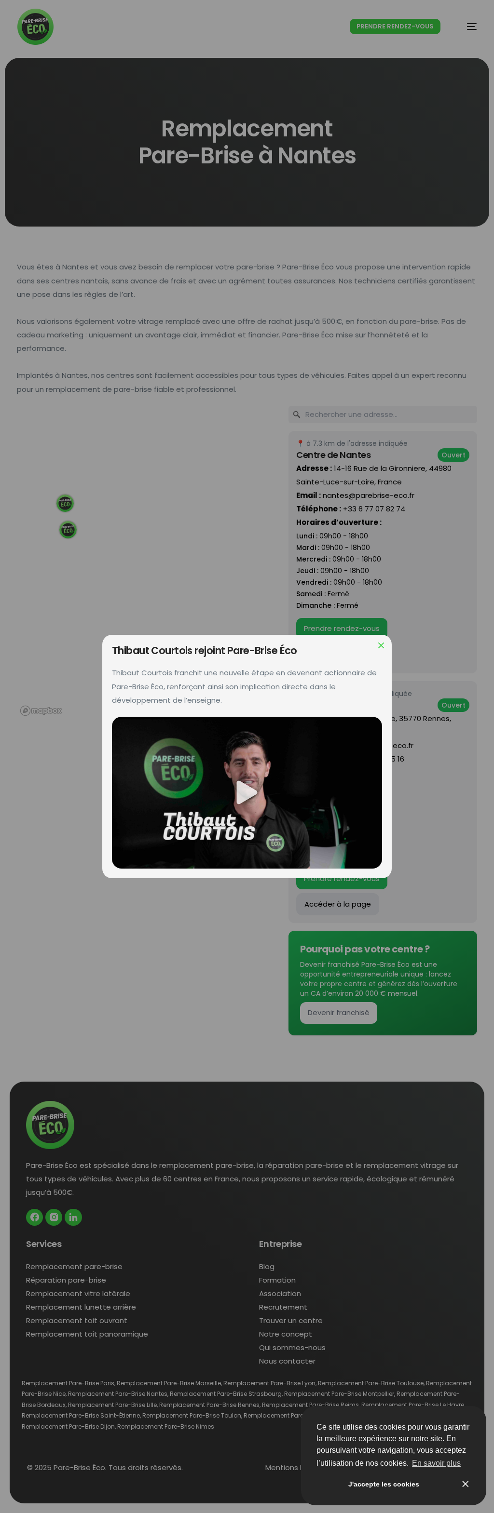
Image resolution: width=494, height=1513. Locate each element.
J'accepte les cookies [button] (383, 1484)
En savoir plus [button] (436, 1463)
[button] (247, 792)
